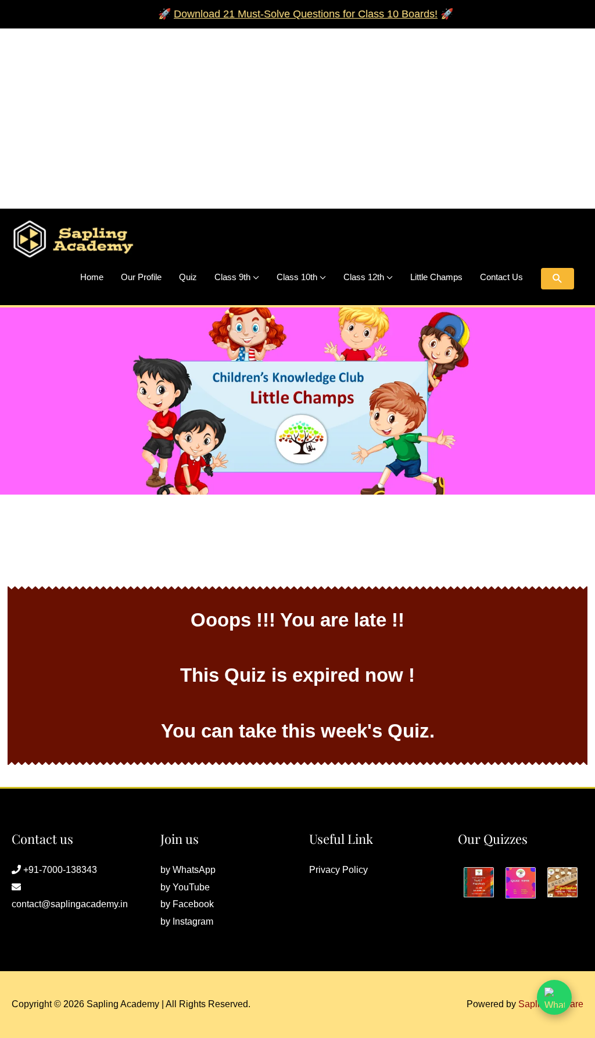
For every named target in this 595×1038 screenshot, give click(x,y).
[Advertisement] (297, 109)
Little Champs (436, 277)
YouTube (191, 887)
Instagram (193, 921)
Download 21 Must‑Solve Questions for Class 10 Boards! (292, 14)
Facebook (193, 904)
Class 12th (363, 277)
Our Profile (141, 277)
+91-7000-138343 (60, 870)
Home (91, 277)
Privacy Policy (338, 870)
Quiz (188, 277)
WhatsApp (194, 870)
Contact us (501, 277)
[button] (557, 278)
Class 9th (232, 277)
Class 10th (297, 277)
